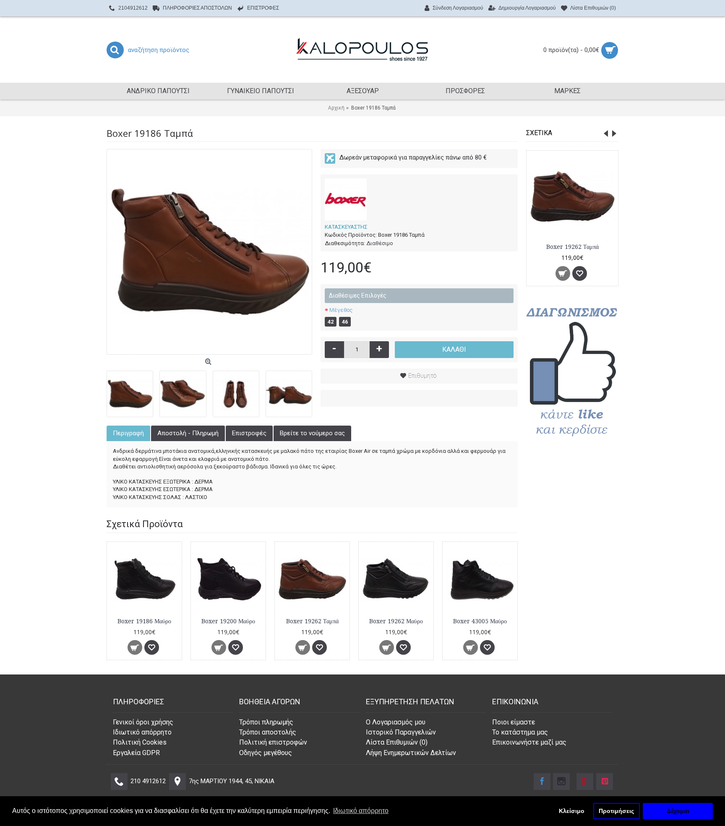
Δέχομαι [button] (678, 811)
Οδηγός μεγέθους (265, 753)
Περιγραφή (128, 433)
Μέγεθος (340, 310)
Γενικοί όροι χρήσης (143, 722)
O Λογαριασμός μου (395, 722)
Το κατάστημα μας (520, 732)
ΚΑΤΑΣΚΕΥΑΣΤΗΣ (346, 227)
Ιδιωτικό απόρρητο (142, 732)
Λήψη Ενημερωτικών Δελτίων (411, 753)
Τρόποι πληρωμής (266, 722)
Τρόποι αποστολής (267, 732)
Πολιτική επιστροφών (273, 742)
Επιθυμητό (422, 375)
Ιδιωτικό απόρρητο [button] (361, 810)
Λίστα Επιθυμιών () (397, 742)
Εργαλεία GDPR (136, 753)
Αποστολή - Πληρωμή (188, 433)
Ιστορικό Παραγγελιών (401, 732)
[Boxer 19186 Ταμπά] (209, 252)
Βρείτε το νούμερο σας (312, 433)
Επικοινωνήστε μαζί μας (529, 742)
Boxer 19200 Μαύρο (228, 621)
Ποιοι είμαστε (513, 722)
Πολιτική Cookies (140, 742)
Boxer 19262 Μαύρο (396, 621)
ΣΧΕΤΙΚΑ (539, 133)
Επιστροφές (249, 433)
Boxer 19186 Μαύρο (144, 621)
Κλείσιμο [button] (571, 811)
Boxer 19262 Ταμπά (572, 246)
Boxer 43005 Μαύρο (480, 621)
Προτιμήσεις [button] (616, 811)
